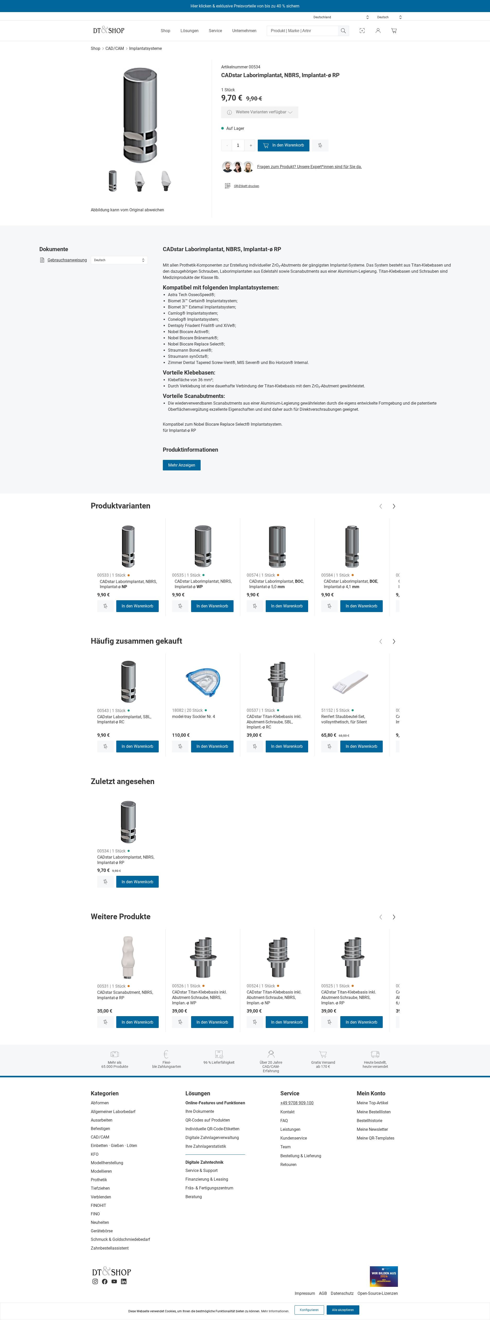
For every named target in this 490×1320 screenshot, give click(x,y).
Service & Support (201, 1170)
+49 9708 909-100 (297, 1102)
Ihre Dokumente (199, 1111)
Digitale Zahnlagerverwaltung (212, 1137)
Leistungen (290, 1129)
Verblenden (101, 1197)
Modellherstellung (107, 1162)
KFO (95, 1154)
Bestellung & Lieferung (300, 1155)
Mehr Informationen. (275, 1311)
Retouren (288, 1164)
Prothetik (99, 1179)
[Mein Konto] (378, 31)
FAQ (284, 1120)
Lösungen (190, 30)
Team (285, 1146)
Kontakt (287, 1111)
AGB (323, 1293)
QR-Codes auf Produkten (207, 1120)
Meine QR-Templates (375, 1138)
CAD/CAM (114, 48)
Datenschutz (342, 1293)
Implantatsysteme (145, 48)
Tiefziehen (100, 1188)
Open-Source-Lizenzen (378, 1293)
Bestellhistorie (369, 1120)
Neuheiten (100, 1222)
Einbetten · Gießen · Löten (114, 1145)
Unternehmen (244, 30)
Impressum (305, 1293)
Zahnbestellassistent (110, 1248)
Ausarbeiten (101, 1120)
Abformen (100, 1102)
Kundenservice (293, 1138)
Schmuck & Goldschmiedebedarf (120, 1239)
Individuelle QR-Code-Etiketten (212, 1128)
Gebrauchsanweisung (67, 260)
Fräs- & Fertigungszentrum (209, 1188)
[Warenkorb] (395, 31)
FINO (95, 1214)
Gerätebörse (102, 1230)
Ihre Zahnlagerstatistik (205, 1146)
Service (215, 30)
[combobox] (341, 17)
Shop (165, 30)
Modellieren (101, 1171)
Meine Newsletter (372, 1129)
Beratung (193, 1196)
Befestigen (100, 1128)
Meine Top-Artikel (372, 1102)
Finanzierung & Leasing (206, 1179)
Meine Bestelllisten (374, 1111)
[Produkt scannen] (362, 31)
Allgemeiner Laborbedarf (113, 1111)
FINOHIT (98, 1205)
